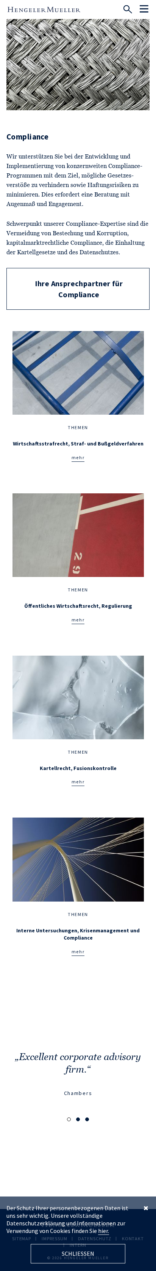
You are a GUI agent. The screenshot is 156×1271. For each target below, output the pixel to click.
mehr (78, 457)
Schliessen (78, 1253)
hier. (103, 1231)
